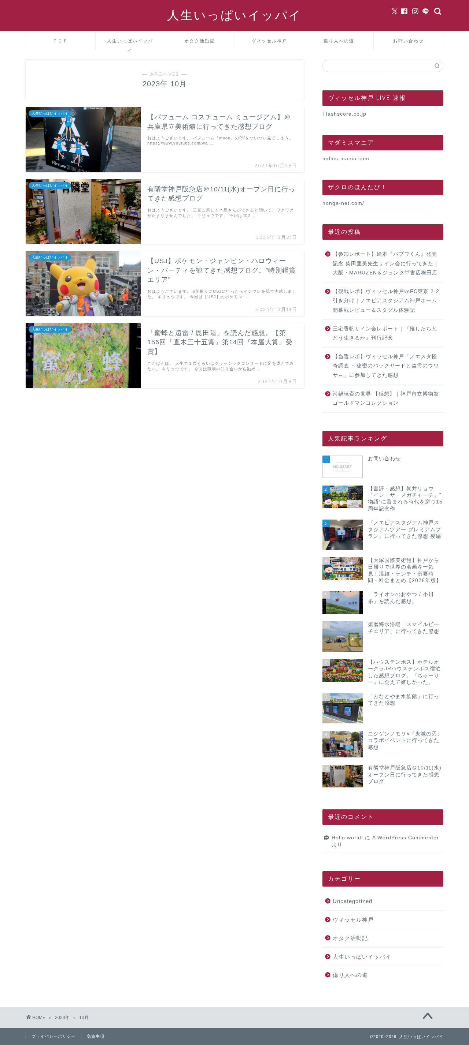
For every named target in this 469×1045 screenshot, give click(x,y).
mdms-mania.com (345, 158)
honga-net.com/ (343, 203)
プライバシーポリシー (53, 1036)
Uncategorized (352, 901)
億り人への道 (339, 41)
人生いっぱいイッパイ (234, 14)
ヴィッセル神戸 (269, 41)
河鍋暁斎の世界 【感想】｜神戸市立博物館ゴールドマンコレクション (386, 398)
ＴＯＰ (60, 41)
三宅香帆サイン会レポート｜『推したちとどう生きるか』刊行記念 (385, 333)
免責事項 (95, 1036)
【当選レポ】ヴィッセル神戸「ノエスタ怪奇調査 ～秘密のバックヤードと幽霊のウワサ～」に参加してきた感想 (386, 366)
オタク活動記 (199, 41)
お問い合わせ (408, 41)
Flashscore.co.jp (344, 114)
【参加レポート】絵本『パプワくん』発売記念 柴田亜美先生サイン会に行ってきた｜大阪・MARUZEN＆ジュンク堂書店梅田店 (386, 263)
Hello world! (347, 837)
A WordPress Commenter (405, 837)
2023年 (62, 1017)
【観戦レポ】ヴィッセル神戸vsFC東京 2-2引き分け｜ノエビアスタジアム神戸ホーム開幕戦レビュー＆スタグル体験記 (386, 301)
